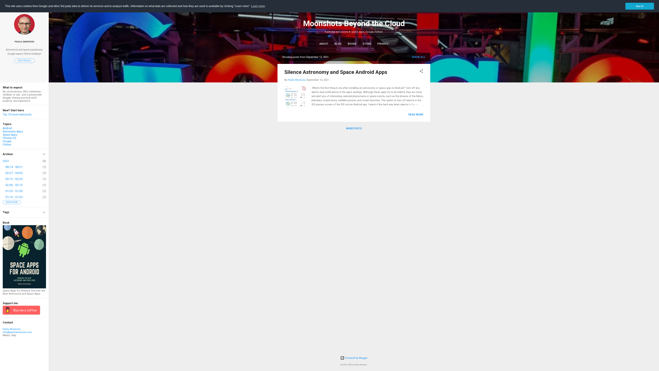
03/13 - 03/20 (14, 179)
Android (7, 128)
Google (7, 141)
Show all (418, 57)
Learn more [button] (258, 6)
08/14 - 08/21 (14, 167)
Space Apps (10, 134)
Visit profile (24, 60)
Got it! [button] (639, 6)
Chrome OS (9, 138)
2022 (6, 161)
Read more (415, 114)
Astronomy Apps (13, 131)
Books (352, 43)
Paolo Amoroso (24, 41)
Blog (338, 43)
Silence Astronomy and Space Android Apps (335, 72)
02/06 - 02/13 (14, 185)
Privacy (383, 43)
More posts (354, 128)
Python (7, 144)
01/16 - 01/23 (14, 197)
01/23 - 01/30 (14, 191)
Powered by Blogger (356, 357)
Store (367, 43)
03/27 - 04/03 (14, 173)
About (323, 43)
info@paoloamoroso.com (17, 332)
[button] (421, 71)
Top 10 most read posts (17, 114)
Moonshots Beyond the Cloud (354, 23)
